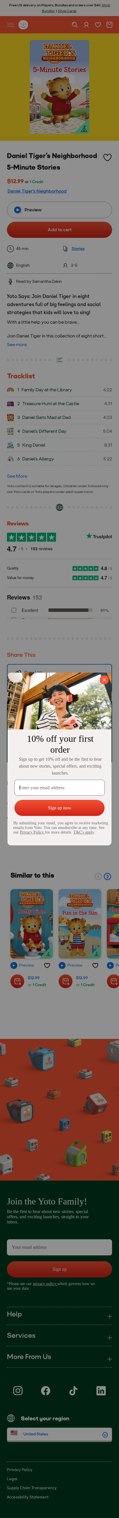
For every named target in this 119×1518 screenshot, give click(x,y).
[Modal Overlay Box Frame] (59, 759)
